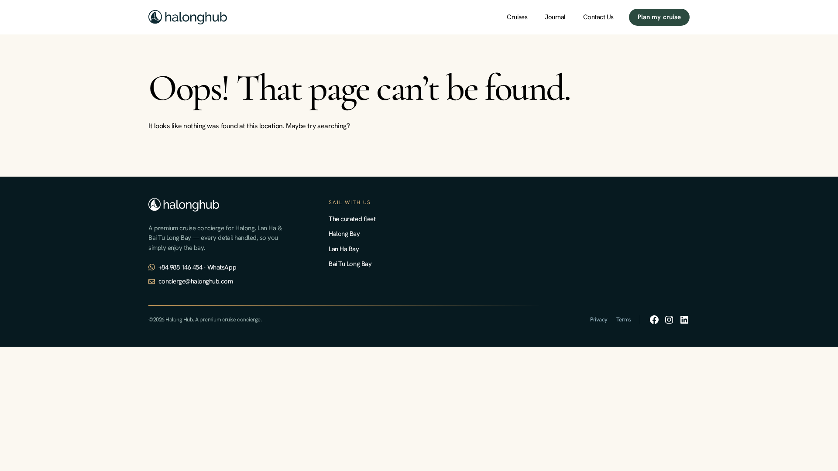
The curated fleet (352, 219)
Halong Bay (344, 233)
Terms (623, 319)
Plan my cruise (659, 17)
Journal (555, 17)
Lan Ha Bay (344, 249)
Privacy (599, 319)
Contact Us (598, 17)
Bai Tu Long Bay (350, 263)
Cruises (517, 17)
